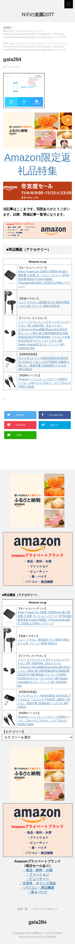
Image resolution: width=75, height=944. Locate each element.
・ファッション (37, 874)
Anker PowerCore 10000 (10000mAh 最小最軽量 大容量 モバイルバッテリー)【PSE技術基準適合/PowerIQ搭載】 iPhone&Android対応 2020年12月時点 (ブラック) (44, 279)
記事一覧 (23, 909)
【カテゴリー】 (13, 731)
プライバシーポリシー (45, 909)
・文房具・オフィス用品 (37, 883)
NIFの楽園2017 (37, 14)
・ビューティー (37, 879)
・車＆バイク (38, 892)
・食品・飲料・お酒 (37, 870)
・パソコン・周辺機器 (37, 887)
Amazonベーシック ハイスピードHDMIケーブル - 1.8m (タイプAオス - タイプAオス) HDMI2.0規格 (44, 383)
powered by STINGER (43, 936)
